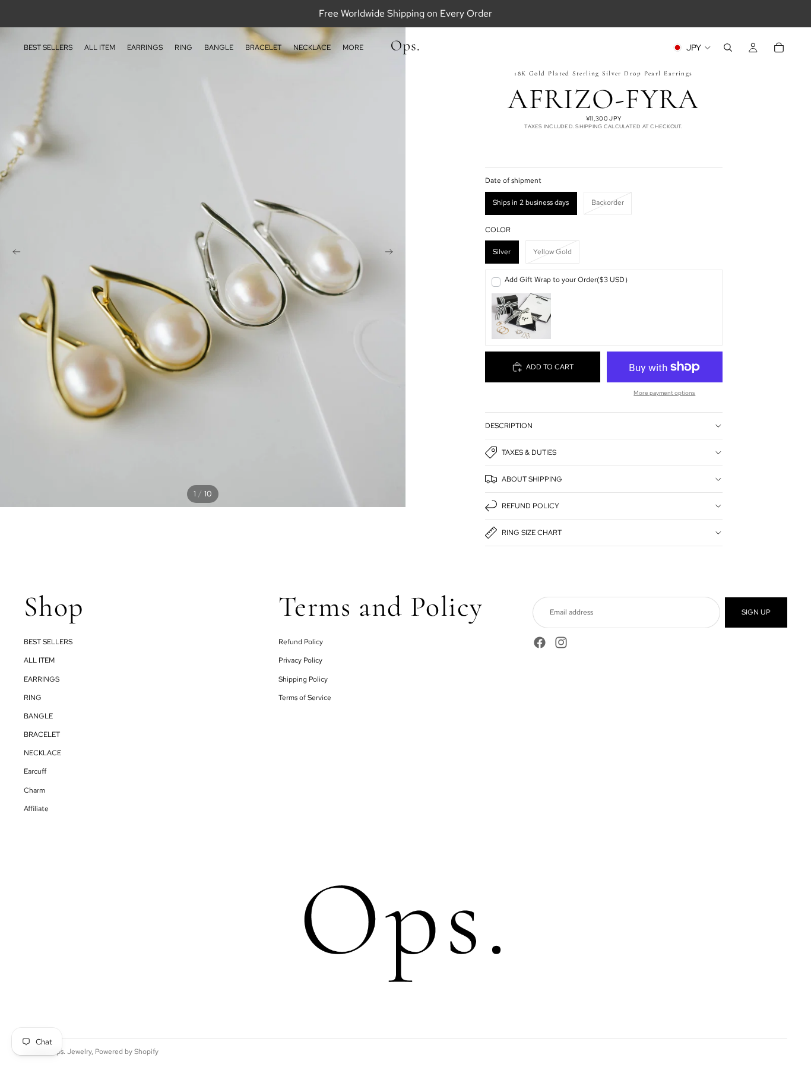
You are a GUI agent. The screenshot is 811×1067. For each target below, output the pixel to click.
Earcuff (35, 771)
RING (33, 697)
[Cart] (779, 47)
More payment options (664, 393)
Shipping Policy (303, 678)
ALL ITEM (39, 660)
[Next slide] (392, 253)
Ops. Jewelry (70, 1051)
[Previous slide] (13, 253)
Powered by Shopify (127, 1051)
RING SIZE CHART (532, 532)
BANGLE (38, 716)
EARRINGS (41, 678)
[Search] (728, 47)
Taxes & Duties (529, 452)
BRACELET (42, 734)
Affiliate (36, 808)
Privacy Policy (300, 660)
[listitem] (353, 47)
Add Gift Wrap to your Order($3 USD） (568, 279)
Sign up (756, 612)
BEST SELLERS (48, 642)
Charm (34, 789)
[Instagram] (561, 642)
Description (509, 425)
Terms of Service (304, 697)
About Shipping (532, 479)
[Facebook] (540, 642)
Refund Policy (530, 506)
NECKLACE (42, 753)
